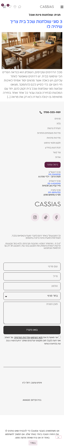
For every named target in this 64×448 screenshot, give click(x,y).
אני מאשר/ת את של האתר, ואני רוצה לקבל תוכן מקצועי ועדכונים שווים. (32, 341)
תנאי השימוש (37, 338)
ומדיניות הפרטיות (22, 338)
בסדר (33, 442)
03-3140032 (54, 174)
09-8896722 (54, 192)
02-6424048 (54, 183)
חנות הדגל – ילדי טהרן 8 (49, 177)
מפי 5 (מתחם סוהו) (52, 195)
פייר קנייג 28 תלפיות (51, 186)
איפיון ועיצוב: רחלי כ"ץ (32, 383)
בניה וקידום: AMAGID (32, 400)
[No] (58, 437)
